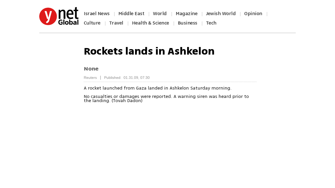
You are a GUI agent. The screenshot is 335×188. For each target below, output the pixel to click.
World (160, 13)
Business (187, 23)
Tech (211, 23)
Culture (92, 23)
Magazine (186, 13)
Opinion (253, 13)
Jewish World (221, 13)
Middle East (131, 13)
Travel (116, 23)
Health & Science (150, 23)
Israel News (97, 13)
